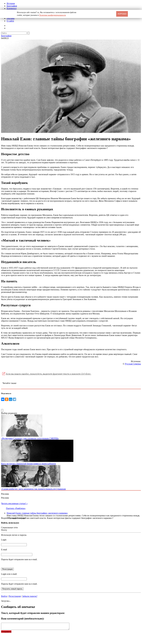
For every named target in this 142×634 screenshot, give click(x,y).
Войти (4, 596)
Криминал (12, 8)
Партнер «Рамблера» (16, 508)
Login (3, 540)
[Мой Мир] (10, 399)
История (11, 3)
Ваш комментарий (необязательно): (22, 618)
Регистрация (15, 596)
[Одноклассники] (6, 399)
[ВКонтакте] (2, 399)
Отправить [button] (6, 631)
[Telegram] (14, 399)
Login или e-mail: (9, 574)
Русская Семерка (133, 364)
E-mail (4, 549)
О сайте (10, 21)
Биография (12, 6)
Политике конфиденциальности (52, 15)
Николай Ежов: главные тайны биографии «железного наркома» (37, 513)
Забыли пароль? (29, 596)
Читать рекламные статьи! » (14, 503)
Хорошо (122, 14)
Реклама (10, 18)
